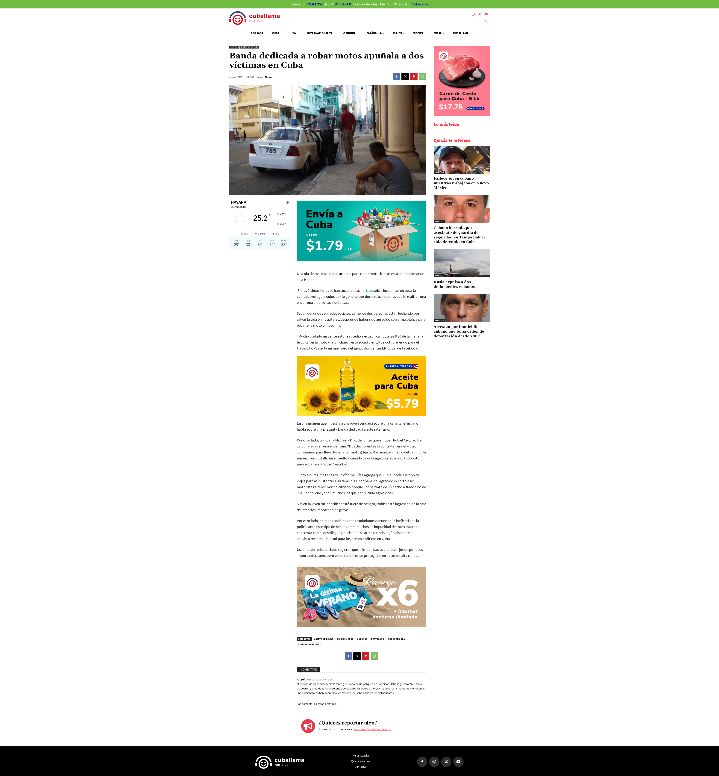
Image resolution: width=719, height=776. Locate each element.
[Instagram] (473, 14)
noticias (366, 290)
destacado (377, 639)
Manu (268, 77)
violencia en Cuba (308, 644)
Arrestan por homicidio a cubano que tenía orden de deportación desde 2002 (459, 331)
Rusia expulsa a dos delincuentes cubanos (454, 284)
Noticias (234, 47)
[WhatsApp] (422, 76)
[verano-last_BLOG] (361, 625)
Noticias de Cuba (250, 47)
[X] (479, 14)
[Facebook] (467, 14)
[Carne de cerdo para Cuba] (462, 114)
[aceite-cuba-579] (361, 386)
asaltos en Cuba (323, 639)
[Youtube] (486, 14)
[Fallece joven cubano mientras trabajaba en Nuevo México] (462, 160)
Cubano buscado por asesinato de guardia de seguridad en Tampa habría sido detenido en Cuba (460, 235)
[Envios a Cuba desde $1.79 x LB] (361, 259)
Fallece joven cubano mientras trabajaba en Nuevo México (461, 183)
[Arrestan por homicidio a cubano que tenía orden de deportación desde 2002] (462, 308)
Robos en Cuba (396, 639)
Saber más (420, 4)
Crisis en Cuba (345, 639)
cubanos (362, 639)
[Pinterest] (414, 76)
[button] (486, 21)
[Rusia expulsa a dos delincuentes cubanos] (462, 263)
